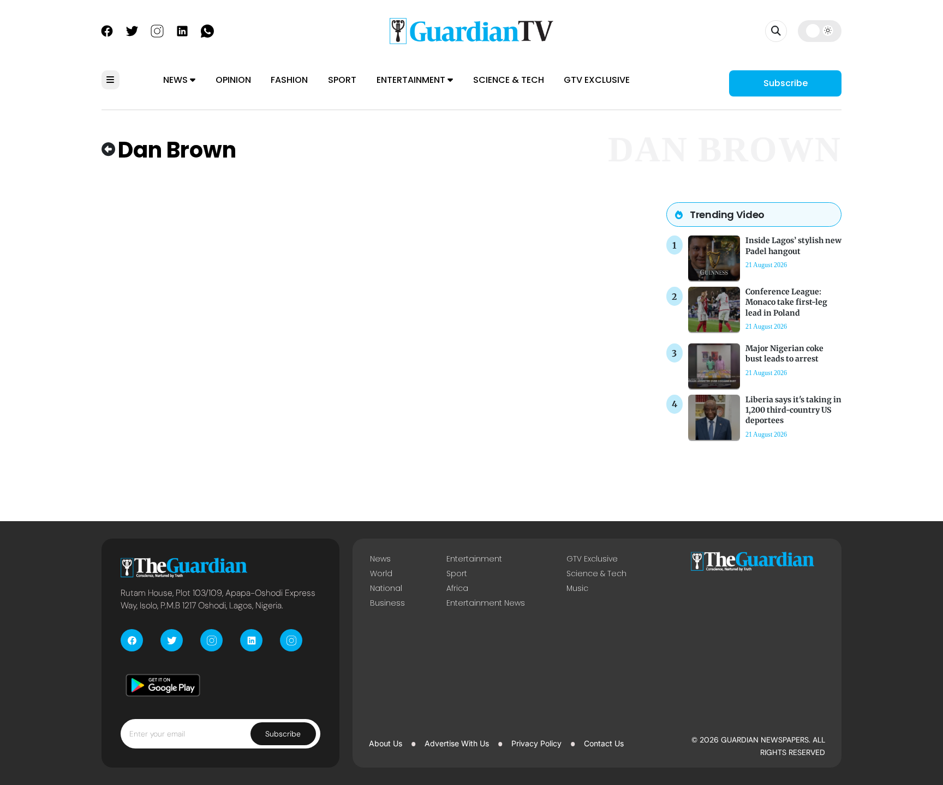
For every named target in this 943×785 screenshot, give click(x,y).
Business (387, 602)
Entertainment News (485, 602)
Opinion (233, 80)
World (381, 573)
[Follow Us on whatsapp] (207, 30)
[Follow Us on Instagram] (157, 30)
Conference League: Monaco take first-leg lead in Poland (786, 302)
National (386, 588)
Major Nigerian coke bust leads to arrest (784, 353)
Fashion (289, 80)
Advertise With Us (457, 743)
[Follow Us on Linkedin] (182, 30)
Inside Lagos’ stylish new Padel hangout (793, 245)
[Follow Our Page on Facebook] (107, 30)
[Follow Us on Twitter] (132, 30)
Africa (457, 588)
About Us (385, 743)
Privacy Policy (536, 743)
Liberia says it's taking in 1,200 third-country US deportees (793, 410)
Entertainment (412, 80)
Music (577, 588)
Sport (342, 80)
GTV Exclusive (597, 80)
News (176, 80)
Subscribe (785, 83)
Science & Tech (508, 80)
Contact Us (604, 743)
